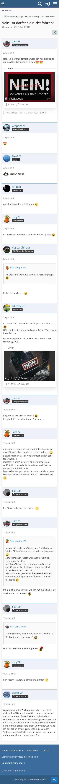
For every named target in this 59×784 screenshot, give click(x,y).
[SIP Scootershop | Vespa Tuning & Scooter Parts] (29, 16)
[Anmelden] (47, 4)
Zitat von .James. (18, 626)
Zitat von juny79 (18, 267)
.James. (8, 27)
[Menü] (55, 4)
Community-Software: (29, 779)
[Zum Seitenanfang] (54, 779)
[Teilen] (54, 32)
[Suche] (40, 4)
